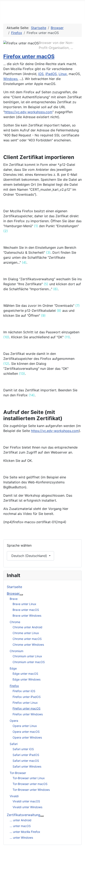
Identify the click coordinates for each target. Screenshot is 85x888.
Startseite (14, 587)
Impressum (41, 863)
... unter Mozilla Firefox (25, 831)
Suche (37, 876)
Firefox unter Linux (25, 702)
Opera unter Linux (25, 726)
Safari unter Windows (27, 766)
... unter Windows (21, 837)
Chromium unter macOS (29, 662)
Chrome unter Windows (28, 644)
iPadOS (51, 74)
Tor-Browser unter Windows (31, 789)
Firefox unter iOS (24, 691)
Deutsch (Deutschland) (29, 556)
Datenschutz (42, 870)
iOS (41, 74)
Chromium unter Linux (27, 656)
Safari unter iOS (23, 749)
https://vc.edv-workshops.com (28, 112)
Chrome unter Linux (26, 633)
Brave (14, 598)
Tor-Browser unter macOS (30, 784)
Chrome (15, 622)
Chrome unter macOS (27, 639)
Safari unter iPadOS (26, 755)
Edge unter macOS (25, 673)
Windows (10, 79)
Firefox (14, 686)
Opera (14, 720)
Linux (63, 74)
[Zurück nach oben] (80, 883)
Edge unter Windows (26, 679)
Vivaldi (14, 796)
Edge (13, 668)
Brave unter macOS (26, 609)
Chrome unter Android (27, 627)
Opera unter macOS (26, 731)
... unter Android (20, 820)
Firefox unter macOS (28, 56)
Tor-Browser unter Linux (29, 778)
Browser (13, 593)
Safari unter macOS (26, 760)
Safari (14, 744)
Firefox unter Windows (28, 714)
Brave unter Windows (27, 615)
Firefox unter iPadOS (27, 697)
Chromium (16, 651)
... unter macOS (20, 826)
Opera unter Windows (27, 737)
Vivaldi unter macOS (26, 801)
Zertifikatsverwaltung (23, 815)
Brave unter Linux (24, 604)
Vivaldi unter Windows (27, 807)
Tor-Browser (18, 773)
